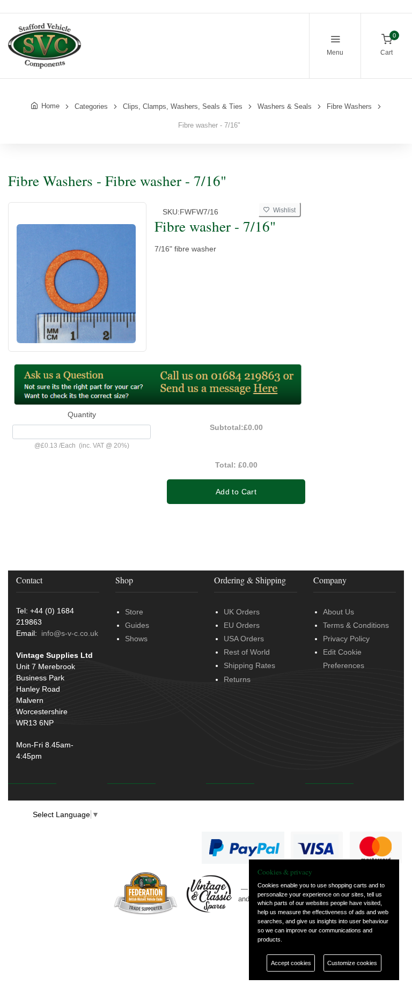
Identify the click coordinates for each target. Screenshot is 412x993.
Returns (237, 679)
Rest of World (247, 652)
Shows (136, 638)
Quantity (82, 414)
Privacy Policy (346, 638)
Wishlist (283, 210)
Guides (137, 625)
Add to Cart (236, 491)
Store (134, 611)
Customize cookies (352, 963)
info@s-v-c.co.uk (69, 633)
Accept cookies (291, 963)
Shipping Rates (249, 665)
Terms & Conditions (356, 625)
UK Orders (242, 611)
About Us (338, 611)
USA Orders (244, 638)
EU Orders (242, 625)
